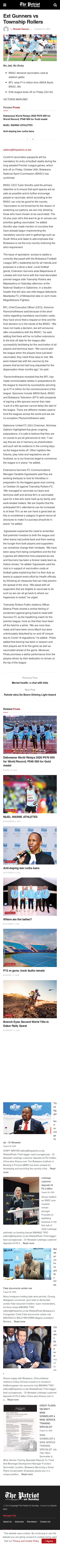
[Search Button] (55, 5)
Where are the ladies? (17, 919)
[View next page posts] (33, 139)
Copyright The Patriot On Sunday (24, 1505)
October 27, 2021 (42, 28)
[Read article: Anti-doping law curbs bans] (30, 845)
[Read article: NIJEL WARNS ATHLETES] (30, 794)
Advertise (19, 1521)
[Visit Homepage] (30, 4)
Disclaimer (32, 1521)
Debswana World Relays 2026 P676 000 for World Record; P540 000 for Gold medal (27, 117)
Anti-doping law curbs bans (19, 131)
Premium (10, 810)
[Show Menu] (4, 5)
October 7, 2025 (12, 924)
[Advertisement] (30, 1067)
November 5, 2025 (13, 821)
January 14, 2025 (12, 1030)
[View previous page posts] (27, 139)
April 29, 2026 (11, 770)
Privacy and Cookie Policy (26, 1540)
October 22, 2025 (12, 872)
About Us (7, 1521)
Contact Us (45, 1521)
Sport (8, 751)
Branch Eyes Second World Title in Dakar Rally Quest (26, 1024)
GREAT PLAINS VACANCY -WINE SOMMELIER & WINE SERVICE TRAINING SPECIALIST (48, 1416)
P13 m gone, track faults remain (24, 970)
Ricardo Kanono (21, 28)
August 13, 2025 (12, 975)
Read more (28, 1243)
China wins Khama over (55, 1341)
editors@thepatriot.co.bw (17, 150)
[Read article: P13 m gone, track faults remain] (30, 948)
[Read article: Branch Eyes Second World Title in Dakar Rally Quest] (30, 999)
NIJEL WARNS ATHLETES (18, 125)
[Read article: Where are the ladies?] (30, 897)
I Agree (49, 1540)
